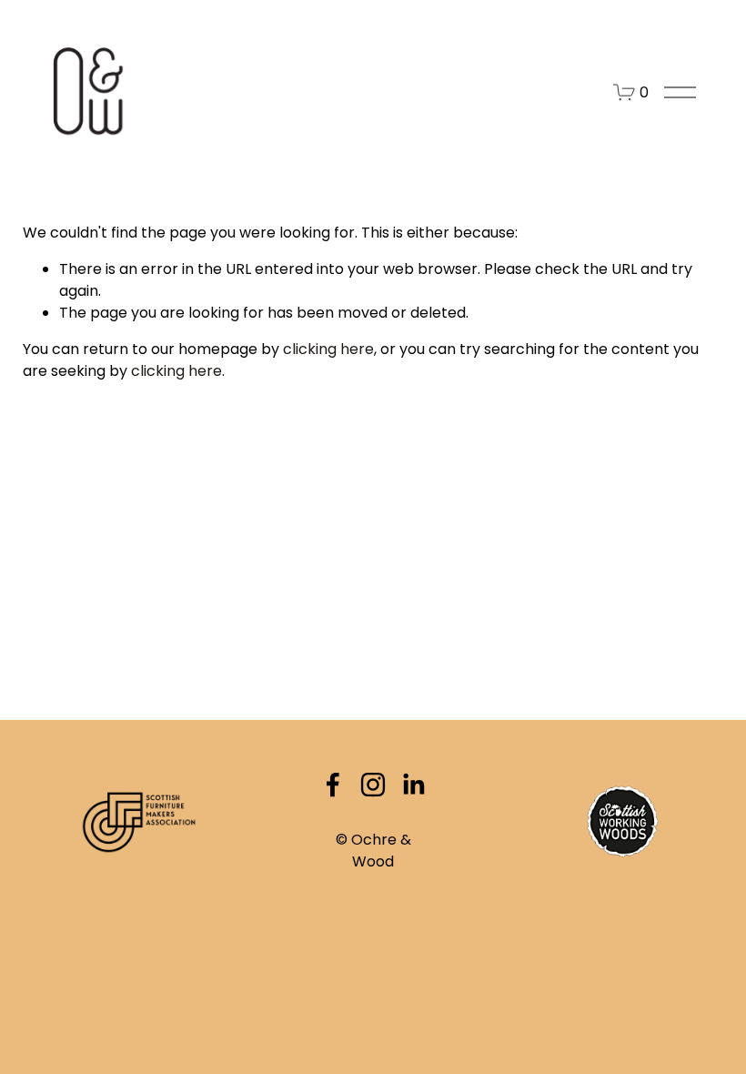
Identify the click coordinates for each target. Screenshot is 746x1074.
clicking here (328, 349)
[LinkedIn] (413, 784)
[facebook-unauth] (333, 784)
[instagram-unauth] (373, 784)
